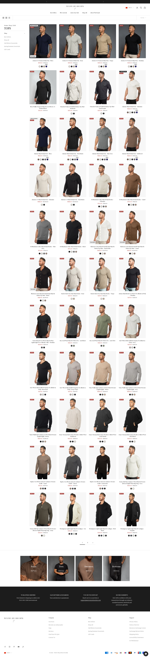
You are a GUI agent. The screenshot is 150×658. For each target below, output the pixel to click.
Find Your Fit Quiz (54, 634)
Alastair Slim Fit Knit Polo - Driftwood (132, 153)
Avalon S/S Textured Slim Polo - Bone (72, 60)
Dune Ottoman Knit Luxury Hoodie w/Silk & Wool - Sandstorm (72, 435)
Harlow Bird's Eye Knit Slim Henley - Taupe (102, 293)
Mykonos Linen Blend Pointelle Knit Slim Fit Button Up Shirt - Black (43, 294)
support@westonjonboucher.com (91, 600)
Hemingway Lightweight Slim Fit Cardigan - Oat (73, 528)
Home (6, 25)
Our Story (51, 621)
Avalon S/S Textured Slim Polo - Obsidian (132, 60)
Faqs (50, 628)
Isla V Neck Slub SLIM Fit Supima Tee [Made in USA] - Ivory (132, 341)
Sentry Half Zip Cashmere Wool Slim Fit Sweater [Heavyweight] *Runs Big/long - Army (43, 529)
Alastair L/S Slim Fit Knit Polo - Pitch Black (72, 199)
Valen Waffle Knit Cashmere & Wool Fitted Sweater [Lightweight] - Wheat (102, 388)
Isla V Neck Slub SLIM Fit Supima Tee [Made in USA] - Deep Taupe (73, 388)
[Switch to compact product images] (9, 17)
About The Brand (95, 13)
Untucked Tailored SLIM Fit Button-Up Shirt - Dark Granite (102, 107)
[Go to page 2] (92, 543)
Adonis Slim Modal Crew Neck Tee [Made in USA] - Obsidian (132, 294)
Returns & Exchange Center (137, 628)
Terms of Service (134, 625)
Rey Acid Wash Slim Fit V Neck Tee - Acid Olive (102, 340)
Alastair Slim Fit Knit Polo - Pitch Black (72, 153)
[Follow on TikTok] (23, 647)
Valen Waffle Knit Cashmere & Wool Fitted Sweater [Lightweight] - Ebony (43, 435)
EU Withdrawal (133, 640)
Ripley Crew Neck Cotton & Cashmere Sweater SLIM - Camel (42, 482)
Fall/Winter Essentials (10, 43)
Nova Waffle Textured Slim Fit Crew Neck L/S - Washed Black (43, 107)
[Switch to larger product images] (3, 17)
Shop (10, 25)
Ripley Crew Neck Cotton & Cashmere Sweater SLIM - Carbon (72, 482)
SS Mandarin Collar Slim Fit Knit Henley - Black (73, 246)
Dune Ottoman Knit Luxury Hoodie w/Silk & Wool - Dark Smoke (102, 435)
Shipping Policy (134, 634)
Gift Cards (7, 49)
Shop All (84, 13)
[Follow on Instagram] (9, 647)
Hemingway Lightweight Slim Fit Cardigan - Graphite (132, 529)
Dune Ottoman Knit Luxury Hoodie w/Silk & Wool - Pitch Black (132, 435)
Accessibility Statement (136, 637)
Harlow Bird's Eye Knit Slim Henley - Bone (72, 293)
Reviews (51, 631)
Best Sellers (53, 13)
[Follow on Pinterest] (14, 647)
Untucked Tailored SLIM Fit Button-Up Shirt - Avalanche (72, 107)
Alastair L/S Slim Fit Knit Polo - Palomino (43, 199)
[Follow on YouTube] (18, 647)
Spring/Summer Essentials (12, 46)
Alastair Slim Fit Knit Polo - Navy (43, 153)
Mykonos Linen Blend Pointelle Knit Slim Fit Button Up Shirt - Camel (132, 247)
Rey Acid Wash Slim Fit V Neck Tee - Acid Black (73, 340)
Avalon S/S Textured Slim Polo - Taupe (102, 60)
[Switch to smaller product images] (6, 17)
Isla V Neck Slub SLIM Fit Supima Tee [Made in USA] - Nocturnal (43, 388)
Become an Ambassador (56, 625)
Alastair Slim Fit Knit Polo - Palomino (132, 106)
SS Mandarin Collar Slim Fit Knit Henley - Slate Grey (43, 247)
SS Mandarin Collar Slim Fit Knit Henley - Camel (132, 199)
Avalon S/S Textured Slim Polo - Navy (43, 60)
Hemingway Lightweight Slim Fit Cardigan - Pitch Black (102, 529)
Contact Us (52, 637)
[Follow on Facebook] (5, 647)
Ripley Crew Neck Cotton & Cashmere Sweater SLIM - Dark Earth (102, 482)
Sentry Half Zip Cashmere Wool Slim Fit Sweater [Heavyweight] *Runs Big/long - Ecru (132, 482)
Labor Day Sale (74, 13)
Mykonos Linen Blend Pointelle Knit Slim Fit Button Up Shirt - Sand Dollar (102, 247)
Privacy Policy (133, 621)
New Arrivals (63, 13)
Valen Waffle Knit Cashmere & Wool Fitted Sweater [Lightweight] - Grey (132, 388)
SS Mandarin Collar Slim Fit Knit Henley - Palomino (102, 200)
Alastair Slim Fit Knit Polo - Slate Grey (102, 153)
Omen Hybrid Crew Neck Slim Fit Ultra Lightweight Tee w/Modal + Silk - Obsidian (43, 341)
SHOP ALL (34, 570)
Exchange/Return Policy (136, 631)
